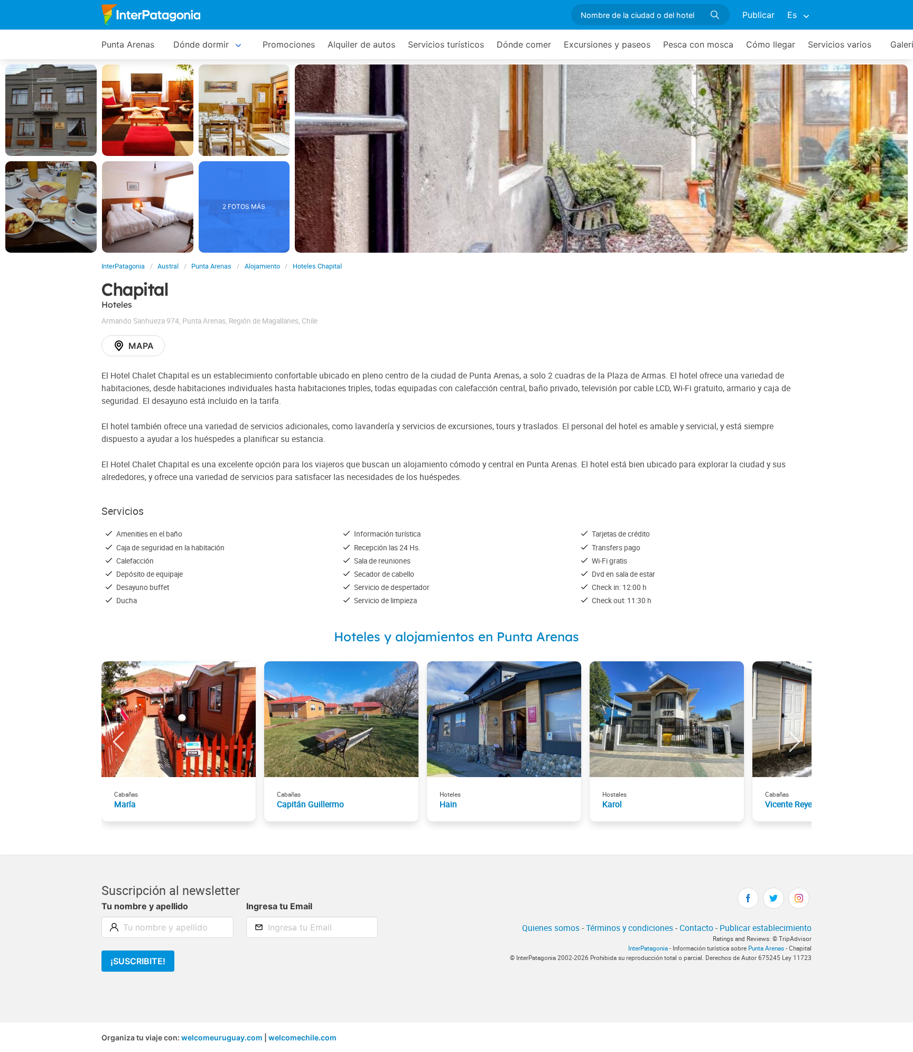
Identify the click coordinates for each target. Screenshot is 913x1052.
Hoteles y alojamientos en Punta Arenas (456, 636)
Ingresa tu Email (279, 906)
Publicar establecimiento (766, 928)
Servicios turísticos (446, 44)
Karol (612, 804)
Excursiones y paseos (607, 44)
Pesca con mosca (698, 44)
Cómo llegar (770, 44)
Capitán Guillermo (310, 804)
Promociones (289, 44)
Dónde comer (524, 44)
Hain (448, 804)
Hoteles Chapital (317, 266)
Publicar (758, 15)
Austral (168, 266)
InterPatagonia (123, 266)
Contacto (696, 928)
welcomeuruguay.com (222, 1037)
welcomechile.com (302, 1037)
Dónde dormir (201, 44)
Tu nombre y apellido (144, 906)
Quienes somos (551, 928)
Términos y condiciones (629, 928)
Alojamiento (262, 266)
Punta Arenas (127, 44)
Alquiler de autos (361, 44)
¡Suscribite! (137, 961)
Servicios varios (839, 44)
